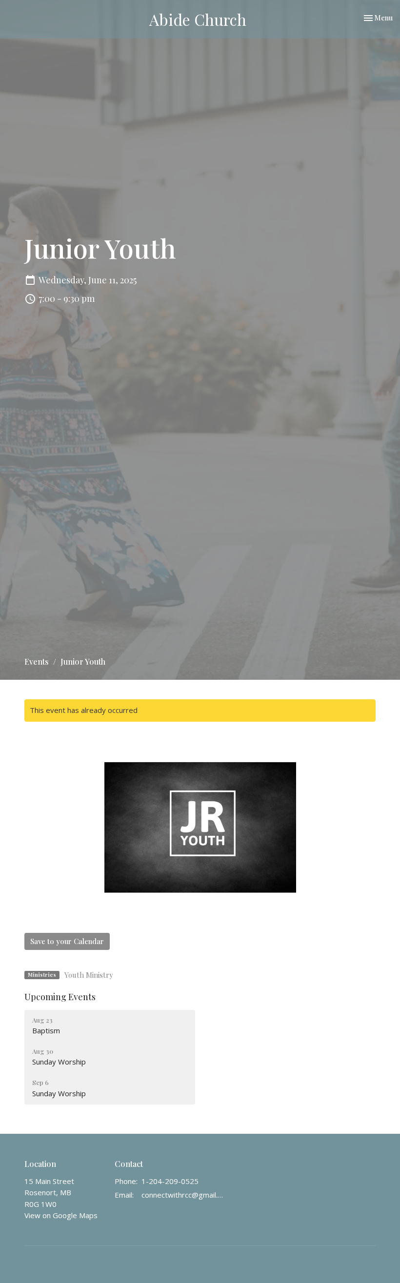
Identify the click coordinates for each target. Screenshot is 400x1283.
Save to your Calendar (67, 941)
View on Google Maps (61, 1215)
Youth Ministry (88, 975)
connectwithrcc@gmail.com (183, 1195)
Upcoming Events (60, 997)
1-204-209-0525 (170, 1181)
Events (36, 661)
